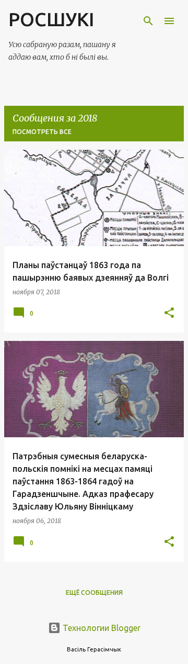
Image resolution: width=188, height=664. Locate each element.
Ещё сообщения (94, 592)
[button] (169, 313)
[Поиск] (148, 21)
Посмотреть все (42, 131)
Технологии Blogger (100, 628)
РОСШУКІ (51, 19)
